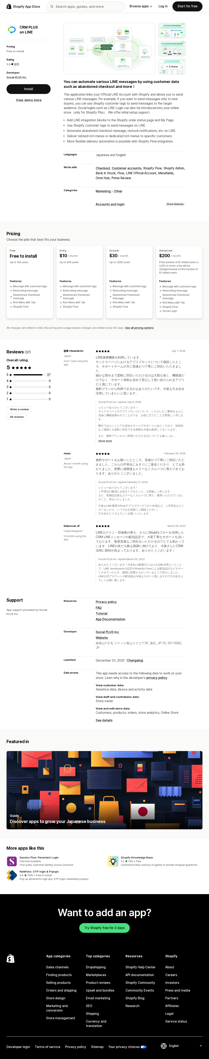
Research (132, 1006)
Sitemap (97, 1047)
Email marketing (98, 998)
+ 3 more (172, 66)
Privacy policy (106, 602)
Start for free (187, 6)
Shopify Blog (135, 998)
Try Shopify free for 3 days (104, 928)
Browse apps (139, 6)
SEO (89, 1006)
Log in (163, 6)
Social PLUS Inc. (17, 77)
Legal (169, 1014)
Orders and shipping (61, 990)
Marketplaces (96, 975)
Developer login (18, 1047)
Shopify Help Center (141, 967)
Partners (171, 998)
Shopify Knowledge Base (137, 857)
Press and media (177, 990)
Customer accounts (126, 168)
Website (102, 638)
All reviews (17, 416)
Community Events (140, 990)
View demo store (28, 100)
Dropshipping (96, 967)
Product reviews (98, 983)
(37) (16, 64)
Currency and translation (96, 1023)
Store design (55, 998)
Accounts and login (110, 204)
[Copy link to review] (86, 351)
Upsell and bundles (100, 990)
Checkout (103, 168)
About (169, 967)
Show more (105, 441)
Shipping (92, 1014)
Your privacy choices (124, 1047)
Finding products (59, 975)
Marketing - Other (109, 191)
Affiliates (172, 1006)
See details (104, 720)
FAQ (99, 608)
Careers (171, 975)
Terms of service (47, 1047)
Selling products (58, 983)
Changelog (135, 660)
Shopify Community (140, 983)
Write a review (19, 409)
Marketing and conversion (57, 1008)
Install (28, 89)
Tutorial (101, 614)
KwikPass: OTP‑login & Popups (39, 871)
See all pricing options (139, 327)
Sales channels (57, 967)
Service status (176, 1021)
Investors (172, 983)
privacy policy (156, 678)
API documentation (140, 975)
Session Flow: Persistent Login (39, 857)
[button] (54, 861)
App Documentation (110, 619)
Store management (60, 1018)
